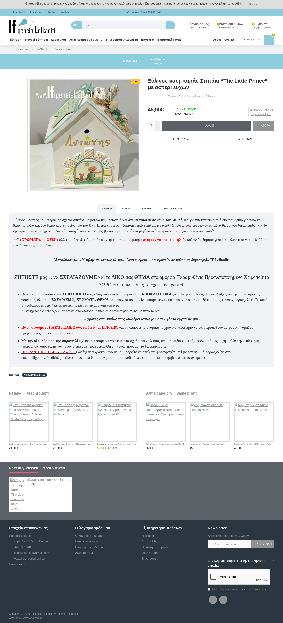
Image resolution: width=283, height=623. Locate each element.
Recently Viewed (23, 468)
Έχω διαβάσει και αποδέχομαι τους (240, 589)
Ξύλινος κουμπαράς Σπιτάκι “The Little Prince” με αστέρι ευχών (49, 479)
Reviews (126, 208)
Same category (159, 393)
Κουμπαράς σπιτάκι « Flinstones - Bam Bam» (254, 444)
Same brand (187, 393)
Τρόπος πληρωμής (172, 208)
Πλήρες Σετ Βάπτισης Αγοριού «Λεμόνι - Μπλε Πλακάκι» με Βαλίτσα (117, 444)
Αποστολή (147, 208)
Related (15, 393)
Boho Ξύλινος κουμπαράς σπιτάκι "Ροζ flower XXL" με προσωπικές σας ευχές (166, 444)
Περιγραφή (106, 208)
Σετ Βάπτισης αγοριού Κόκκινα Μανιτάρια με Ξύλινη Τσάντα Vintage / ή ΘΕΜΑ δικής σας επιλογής (29, 444)
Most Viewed (53, 468)
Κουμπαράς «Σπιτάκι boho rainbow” (207, 444)
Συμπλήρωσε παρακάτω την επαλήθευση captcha (236, 563)
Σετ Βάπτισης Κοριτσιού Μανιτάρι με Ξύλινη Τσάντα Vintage (73, 444)
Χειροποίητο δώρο (34, 374)
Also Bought (38, 393)
